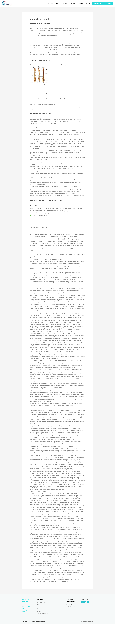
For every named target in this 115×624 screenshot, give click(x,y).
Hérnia (57, 3)
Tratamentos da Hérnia (27, 604)
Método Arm (51, 3)
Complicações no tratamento (26, 602)
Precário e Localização (84, 3)
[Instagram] (88, 602)
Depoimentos (74, 3)
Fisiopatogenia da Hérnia (26, 610)
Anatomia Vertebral (26, 599)
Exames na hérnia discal (26, 607)
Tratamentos (65, 3)
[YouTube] (85, 602)
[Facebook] (82, 602)
